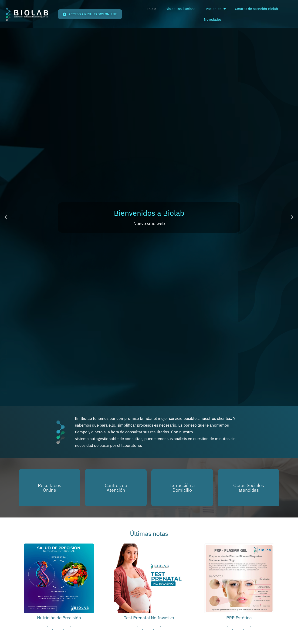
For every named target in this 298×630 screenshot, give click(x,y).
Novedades (212, 19)
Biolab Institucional (181, 9)
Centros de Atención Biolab (256, 9)
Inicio (151, 9)
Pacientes (213, 9)
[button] (6, 217)
